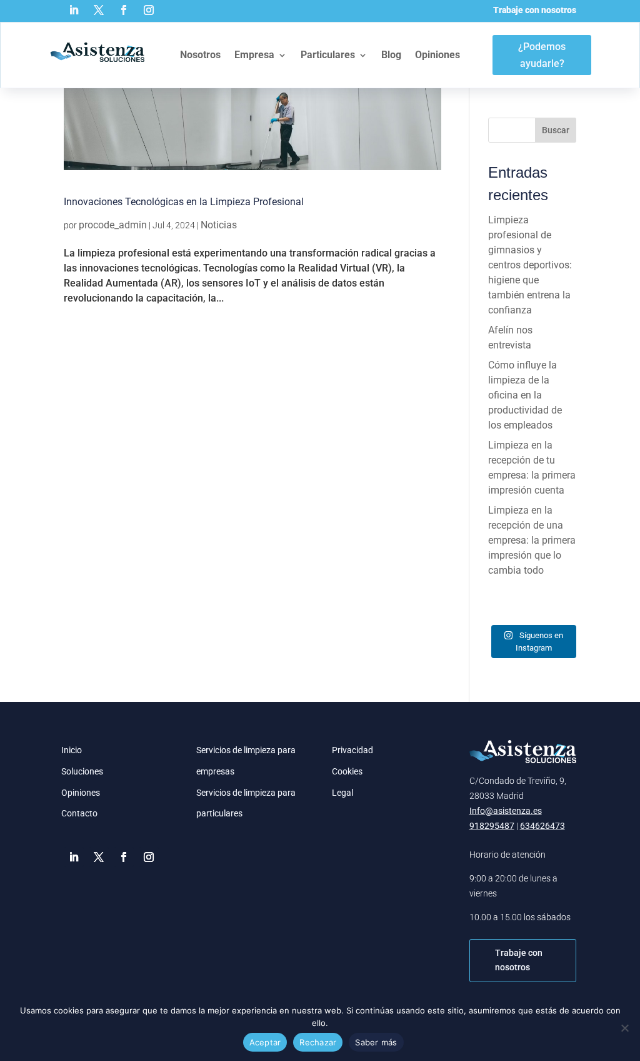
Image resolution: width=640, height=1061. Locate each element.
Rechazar (317, 1042)
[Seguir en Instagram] (149, 10)
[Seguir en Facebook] (124, 10)
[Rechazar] (624, 1028)
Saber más (376, 1042)
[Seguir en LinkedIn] (74, 10)
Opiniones (437, 55)
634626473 (542, 826)
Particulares (328, 55)
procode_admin (113, 225)
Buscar (555, 130)
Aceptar (265, 1042)
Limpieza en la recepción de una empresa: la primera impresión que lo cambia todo (532, 540)
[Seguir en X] (99, 10)
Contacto (79, 813)
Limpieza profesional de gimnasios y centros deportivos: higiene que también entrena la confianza (530, 265)
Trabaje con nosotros (534, 10)
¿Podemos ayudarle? (542, 55)
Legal (342, 793)
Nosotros (200, 55)
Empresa (254, 55)
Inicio (71, 750)
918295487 (491, 826)
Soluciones (82, 771)
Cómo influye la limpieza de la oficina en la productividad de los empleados (525, 395)
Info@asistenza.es (505, 811)
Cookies (347, 771)
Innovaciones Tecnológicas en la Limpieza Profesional (184, 202)
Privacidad (352, 750)
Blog (391, 55)
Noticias (219, 225)
